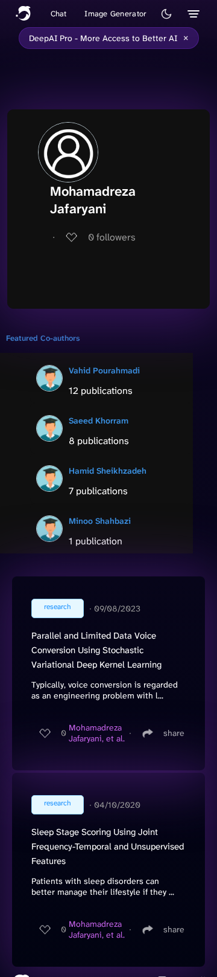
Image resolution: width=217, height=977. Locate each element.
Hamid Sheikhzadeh (107, 470)
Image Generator (115, 13)
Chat (59, 13)
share (173, 732)
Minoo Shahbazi (100, 520)
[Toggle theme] (166, 14)
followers (112, 237)
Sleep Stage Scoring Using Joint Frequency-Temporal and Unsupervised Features (107, 846)
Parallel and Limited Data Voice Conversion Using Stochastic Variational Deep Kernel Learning (96, 650)
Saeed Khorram (98, 420)
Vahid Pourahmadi (104, 370)
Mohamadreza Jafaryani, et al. (97, 733)
